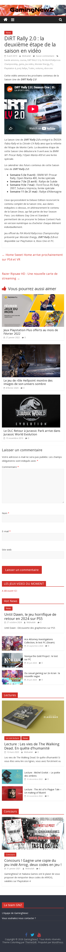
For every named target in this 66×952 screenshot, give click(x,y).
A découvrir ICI (9, 590)
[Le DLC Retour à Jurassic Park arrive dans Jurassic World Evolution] (31, 396)
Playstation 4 (10, 68)
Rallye (24, 68)
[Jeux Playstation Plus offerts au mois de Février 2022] (33, 296)
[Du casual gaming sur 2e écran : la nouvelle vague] (12, 671)
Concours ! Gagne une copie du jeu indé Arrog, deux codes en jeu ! (33, 862)
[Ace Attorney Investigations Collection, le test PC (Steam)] (12, 637)
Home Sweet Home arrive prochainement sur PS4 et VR (32, 257)
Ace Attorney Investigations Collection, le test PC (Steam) (39, 641)
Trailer (31, 68)
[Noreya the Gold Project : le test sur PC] (12, 654)
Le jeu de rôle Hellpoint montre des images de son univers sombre (28, 382)
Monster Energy (42, 64)
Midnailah (26, 56)
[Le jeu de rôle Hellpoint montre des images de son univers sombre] (31, 346)
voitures (39, 68)
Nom (5, 513)
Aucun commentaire (45, 56)
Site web (7, 549)
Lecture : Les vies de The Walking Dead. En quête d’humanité (31, 745)
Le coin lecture (12, 738)
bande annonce (11, 60)
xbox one (48, 68)
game (21, 64)
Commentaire (10, 466)
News (8, 32)
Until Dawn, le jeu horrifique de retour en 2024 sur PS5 (30, 616)
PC (51, 64)
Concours (10, 854)
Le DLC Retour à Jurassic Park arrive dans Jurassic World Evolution (32, 432)
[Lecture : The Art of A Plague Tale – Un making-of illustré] (12, 787)
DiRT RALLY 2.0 (34, 60)
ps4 (19, 68)
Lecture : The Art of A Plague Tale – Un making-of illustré (42, 791)
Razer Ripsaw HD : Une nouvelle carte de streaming (30, 276)
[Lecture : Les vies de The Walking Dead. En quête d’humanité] (33, 702)
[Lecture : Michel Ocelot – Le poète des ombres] (12, 771)
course (23, 60)
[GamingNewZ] (33, 7)
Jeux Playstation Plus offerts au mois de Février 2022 (31, 331)
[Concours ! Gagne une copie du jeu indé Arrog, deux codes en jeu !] (33, 818)
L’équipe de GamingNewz (15, 913)
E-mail (6, 531)
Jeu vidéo (29, 64)
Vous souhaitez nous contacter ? (19, 918)
